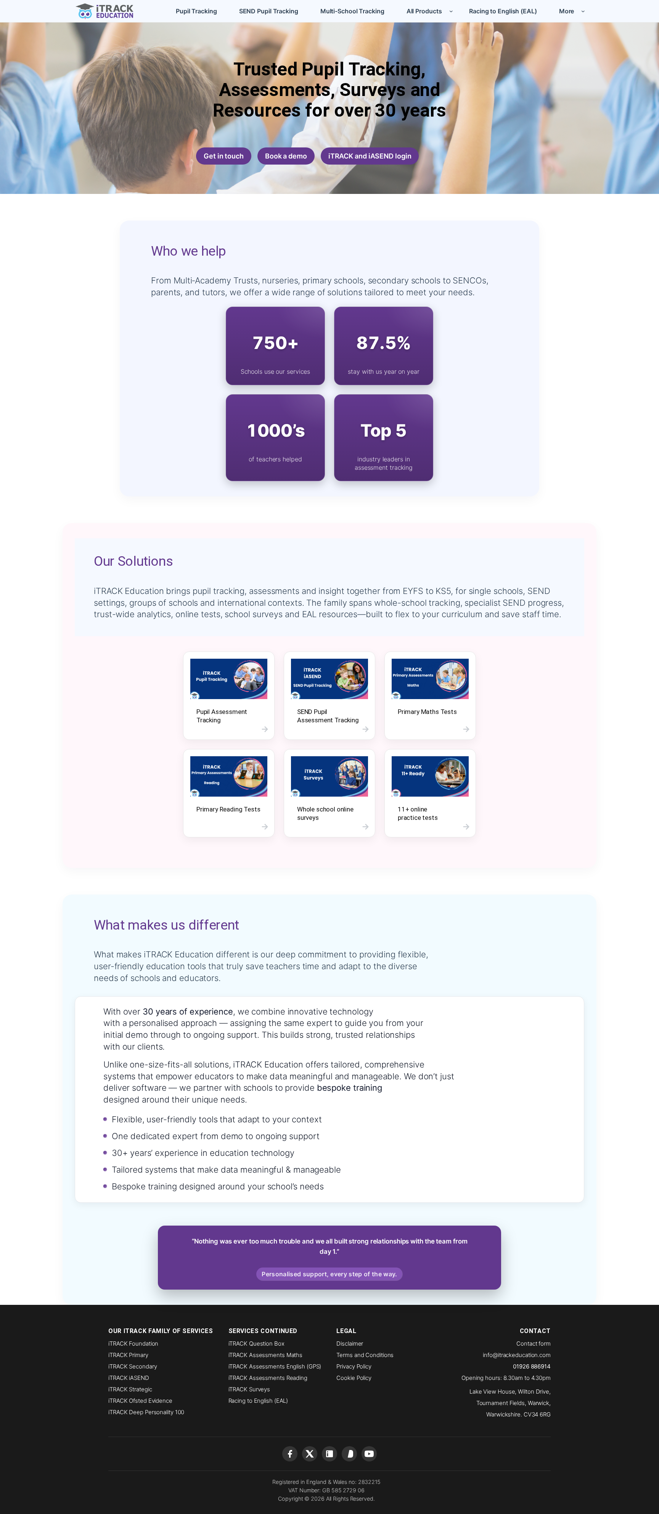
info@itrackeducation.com (517, 1355)
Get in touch (224, 156)
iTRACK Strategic (130, 1389)
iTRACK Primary (128, 1355)
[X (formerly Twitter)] (309, 1453)
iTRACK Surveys (249, 1389)
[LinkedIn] (329, 1453)
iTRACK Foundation (133, 1343)
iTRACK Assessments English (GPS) (274, 1366)
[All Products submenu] (451, 11)
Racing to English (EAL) (258, 1400)
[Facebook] (289, 1453)
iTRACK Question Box (256, 1343)
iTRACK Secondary (132, 1366)
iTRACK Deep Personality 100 (146, 1412)
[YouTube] (369, 1453)
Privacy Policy (353, 1366)
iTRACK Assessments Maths (265, 1355)
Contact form (533, 1343)
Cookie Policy (353, 1377)
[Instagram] (349, 1453)
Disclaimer (349, 1343)
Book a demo (286, 156)
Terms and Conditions (365, 1355)
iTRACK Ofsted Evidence (140, 1400)
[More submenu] (583, 11)
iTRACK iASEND (128, 1377)
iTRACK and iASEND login (369, 156)
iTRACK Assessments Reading (267, 1377)
